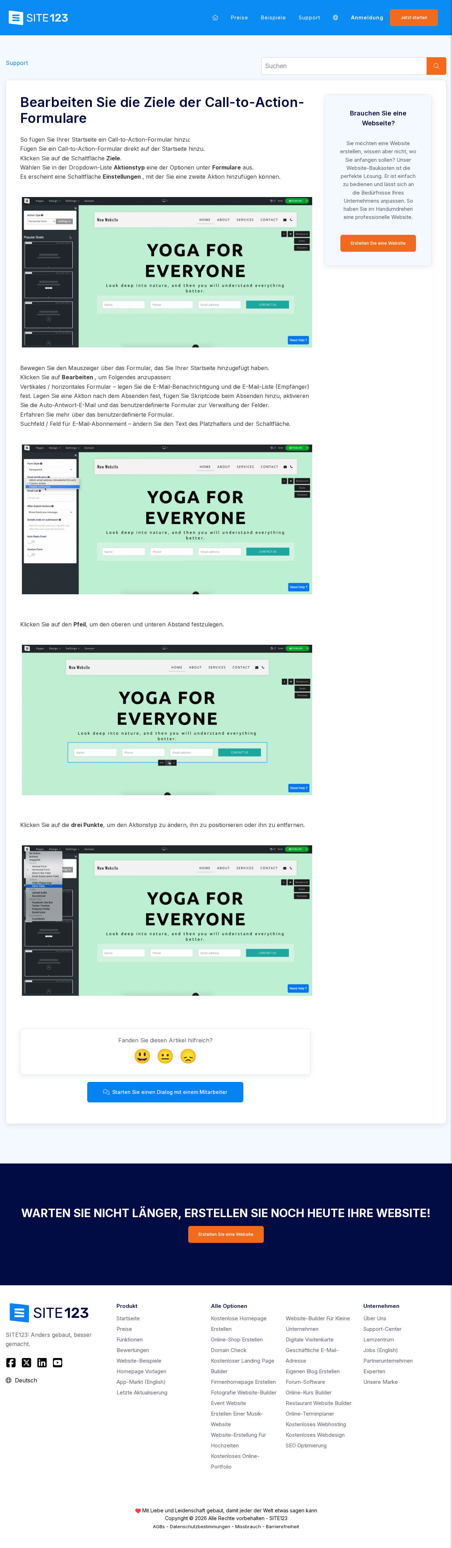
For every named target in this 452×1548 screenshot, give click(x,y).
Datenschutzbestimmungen (200, 1526)
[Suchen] (436, 66)
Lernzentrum (378, 1339)
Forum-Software (305, 1382)
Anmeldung (367, 17)
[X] (26, 1363)
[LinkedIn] (42, 1363)
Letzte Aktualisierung (142, 1392)
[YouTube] (57, 1363)
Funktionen (130, 1339)
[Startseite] (215, 17)
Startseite (128, 1318)
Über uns (374, 1318)
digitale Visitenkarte (310, 1339)
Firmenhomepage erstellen (243, 1382)
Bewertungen (133, 1350)
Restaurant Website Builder (318, 1403)
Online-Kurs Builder (309, 1392)
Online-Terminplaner (310, 1413)
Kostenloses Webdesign (315, 1434)
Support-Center (382, 1329)
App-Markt (141, 1382)
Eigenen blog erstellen (313, 1371)
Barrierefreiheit (282, 1526)
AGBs (159, 1526)
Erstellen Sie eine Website (378, 243)
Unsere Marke (380, 1382)
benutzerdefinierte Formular (134, 414)
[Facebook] (12, 1363)
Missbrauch (248, 1526)
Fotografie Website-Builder (243, 1392)
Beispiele (273, 17)
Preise (239, 17)
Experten (374, 1371)
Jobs (380, 1350)
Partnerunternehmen (388, 1360)
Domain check (228, 1350)
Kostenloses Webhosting (316, 1424)
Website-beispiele (139, 1360)
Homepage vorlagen (141, 1371)
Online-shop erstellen (237, 1339)
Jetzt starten (414, 17)
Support (309, 17)
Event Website (228, 1403)
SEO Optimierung (306, 1445)
